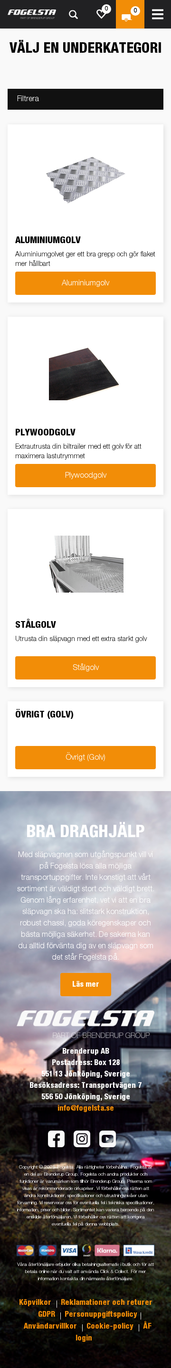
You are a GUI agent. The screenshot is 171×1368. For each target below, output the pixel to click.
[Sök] (73, 14)
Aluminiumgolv (85, 283)
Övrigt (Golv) (85, 758)
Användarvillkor (51, 1326)
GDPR (47, 1314)
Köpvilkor (36, 1302)
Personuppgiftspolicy (101, 1314)
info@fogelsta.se (85, 1108)
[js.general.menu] (157, 14)
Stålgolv (86, 668)
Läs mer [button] (85, 984)
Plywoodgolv (85, 476)
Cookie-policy (110, 1326)
